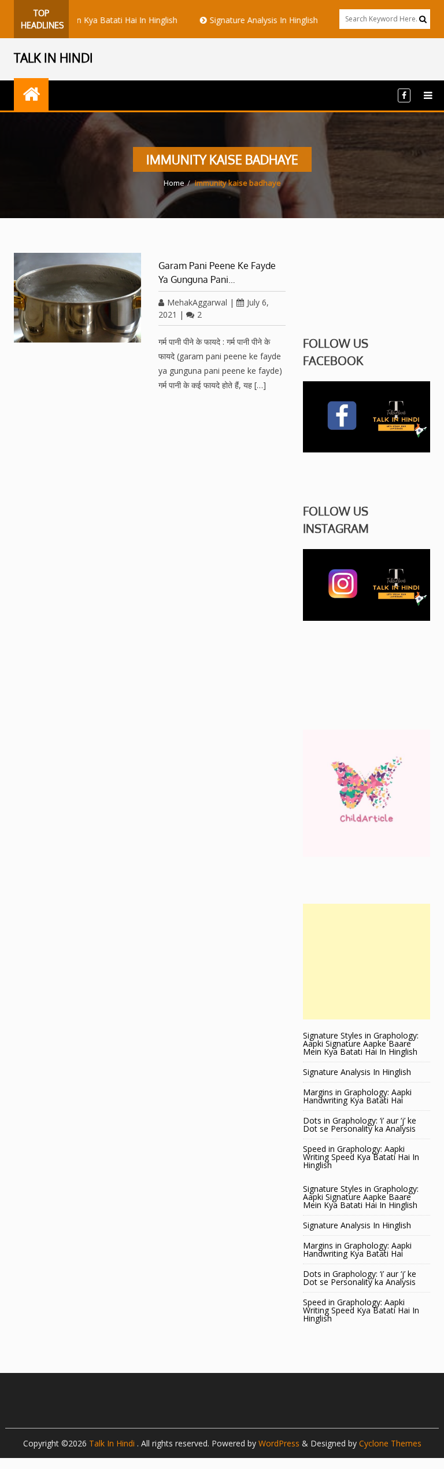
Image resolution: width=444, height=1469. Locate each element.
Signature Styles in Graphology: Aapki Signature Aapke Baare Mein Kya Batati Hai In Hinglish (361, 1043)
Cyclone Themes (390, 1443)
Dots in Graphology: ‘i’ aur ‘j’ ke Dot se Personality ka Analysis (359, 1124)
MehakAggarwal (197, 302)
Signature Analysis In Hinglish (248, 19)
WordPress (278, 1443)
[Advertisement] (366, 961)
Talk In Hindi (113, 1443)
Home (174, 183)
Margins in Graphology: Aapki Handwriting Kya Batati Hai (357, 1096)
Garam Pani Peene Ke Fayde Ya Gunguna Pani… (217, 272)
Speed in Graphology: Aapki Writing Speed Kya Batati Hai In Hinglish (361, 1156)
